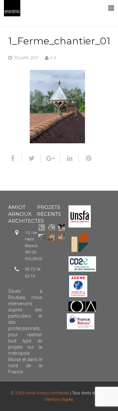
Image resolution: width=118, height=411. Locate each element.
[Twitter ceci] (31, 158)
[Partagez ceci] (15, 158)
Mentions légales (59, 399)
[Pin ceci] (86, 158)
